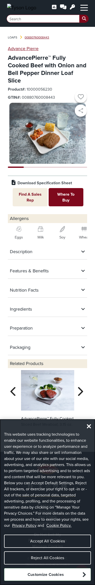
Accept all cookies (47, 541)
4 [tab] (63, 167)
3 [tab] (47, 167)
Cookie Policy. (58, 525)
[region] (47, 502)
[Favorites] (80, 97)
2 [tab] (32, 167)
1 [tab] (16, 167)
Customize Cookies (46, 574)
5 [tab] (79, 167)
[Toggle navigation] (84, 7)
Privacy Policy (24, 525)
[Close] (88, 426)
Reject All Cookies (47, 558)
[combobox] (48, 19)
